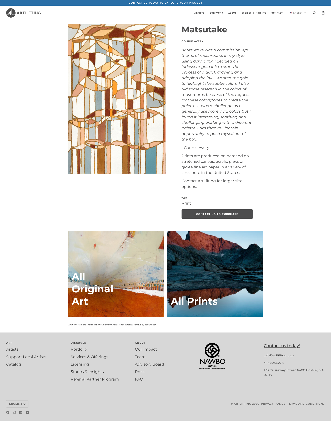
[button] (199, 13)
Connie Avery (193, 41)
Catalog (13, 364)
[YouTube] (27, 412)
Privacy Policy (273, 403)
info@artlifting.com (279, 355)
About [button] (140, 342)
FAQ (139, 379)
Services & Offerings (89, 357)
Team (140, 357)
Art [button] (9, 342)
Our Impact (146, 349)
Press (140, 371)
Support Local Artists (26, 357)
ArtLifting (242, 403)
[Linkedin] (20, 412)
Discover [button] (78, 342)
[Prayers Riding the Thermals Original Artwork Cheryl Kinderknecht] (116, 274)
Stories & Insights (87, 371)
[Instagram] (14, 412)
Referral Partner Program (95, 379)
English (15, 403)
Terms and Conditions (306, 403)
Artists (12, 349)
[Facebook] (7, 412)
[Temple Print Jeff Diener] (215, 274)
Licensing (80, 364)
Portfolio (79, 349)
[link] (217, 214)
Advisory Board (149, 364)
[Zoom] (117, 99)
